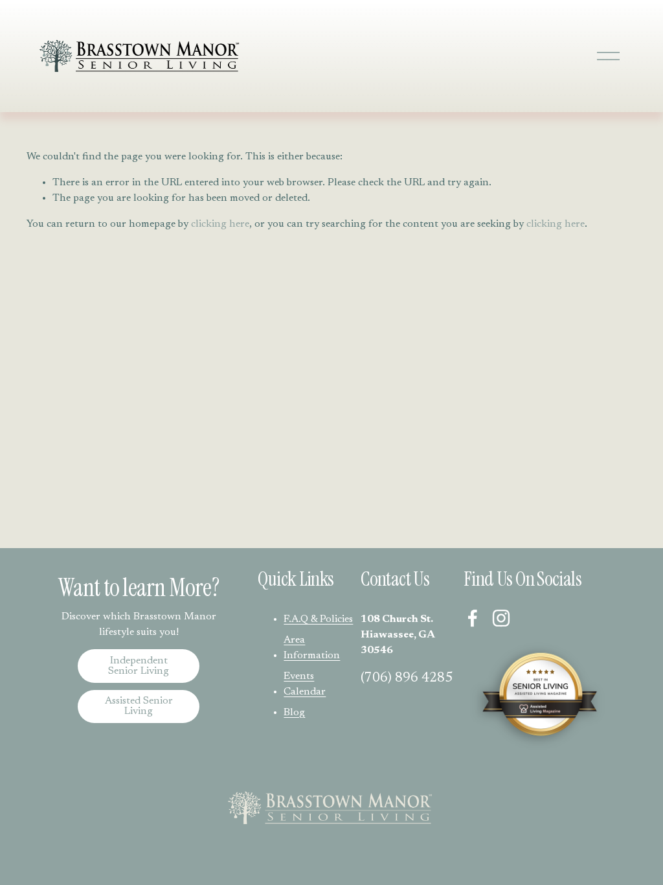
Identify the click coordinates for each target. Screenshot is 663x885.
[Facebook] (473, 618)
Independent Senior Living (138, 666)
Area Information (312, 648)
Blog (294, 712)
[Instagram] (501, 618)
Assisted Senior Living (139, 706)
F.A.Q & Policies (318, 619)
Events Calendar (305, 684)
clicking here (220, 224)
